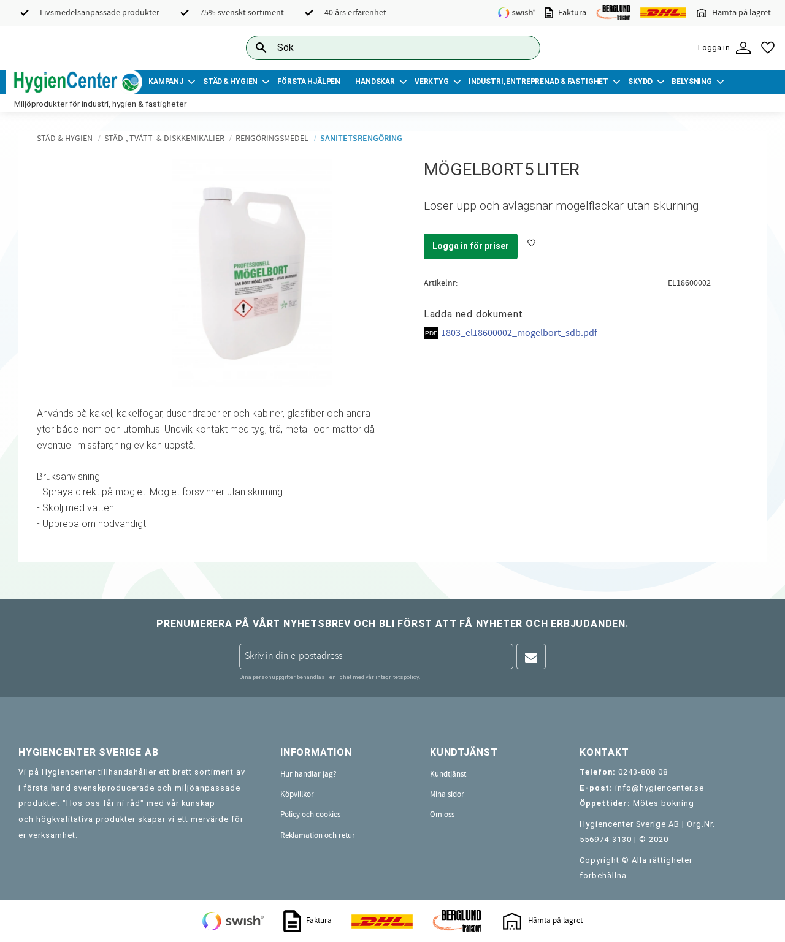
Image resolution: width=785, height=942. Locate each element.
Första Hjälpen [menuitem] (308, 81)
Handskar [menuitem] (375, 81)
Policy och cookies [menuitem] (310, 814)
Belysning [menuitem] (692, 81)
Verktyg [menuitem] (432, 81)
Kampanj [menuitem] (165, 81)
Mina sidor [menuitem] (447, 794)
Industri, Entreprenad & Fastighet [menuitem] (538, 81)
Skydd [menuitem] (640, 81)
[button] (768, 48)
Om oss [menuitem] (442, 814)
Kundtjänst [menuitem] (448, 774)
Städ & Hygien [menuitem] (230, 81)
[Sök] (521, 47)
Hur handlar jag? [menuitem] (308, 774)
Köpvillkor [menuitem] (297, 794)
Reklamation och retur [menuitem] (317, 835)
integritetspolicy (397, 677)
